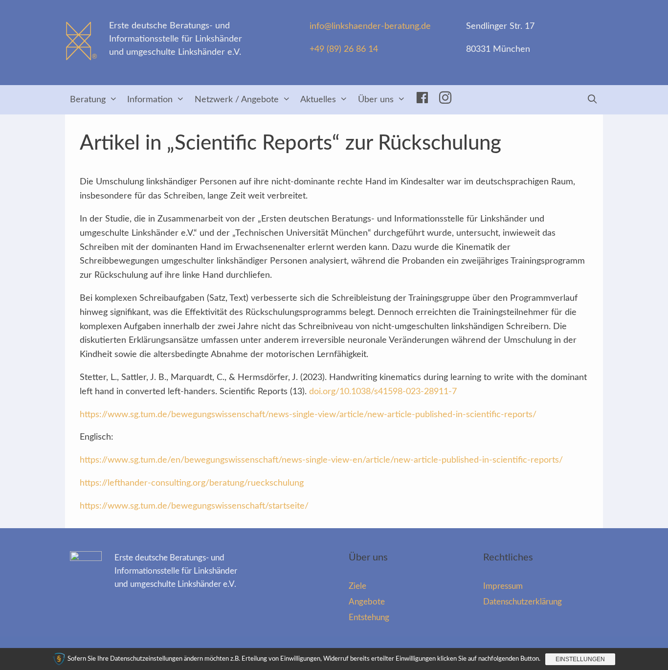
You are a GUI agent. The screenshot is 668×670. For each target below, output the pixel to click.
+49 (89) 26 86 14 (344, 49)
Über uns (376, 99)
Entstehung (369, 617)
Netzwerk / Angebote (237, 99)
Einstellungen (580, 659)
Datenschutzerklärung (522, 602)
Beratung (88, 99)
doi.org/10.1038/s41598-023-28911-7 (383, 391)
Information (150, 99)
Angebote (367, 602)
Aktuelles (318, 99)
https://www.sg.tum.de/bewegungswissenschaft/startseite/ (194, 506)
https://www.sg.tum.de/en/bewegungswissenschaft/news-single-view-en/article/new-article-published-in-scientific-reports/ (321, 460)
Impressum (503, 586)
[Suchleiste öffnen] (592, 99)
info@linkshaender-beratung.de (370, 26)
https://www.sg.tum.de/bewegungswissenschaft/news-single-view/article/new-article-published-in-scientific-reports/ (308, 414)
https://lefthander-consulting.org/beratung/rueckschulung (192, 483)
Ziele (357, 586)
